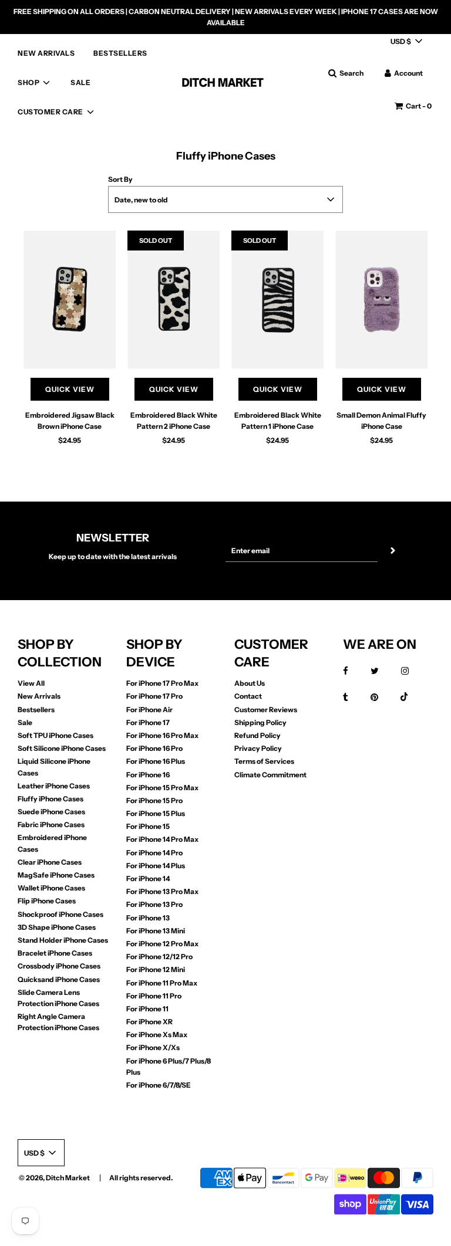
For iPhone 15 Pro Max (162, 787)
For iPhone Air (149, 709)
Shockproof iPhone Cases (60, 914)
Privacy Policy (258, 748)
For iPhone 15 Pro (154, 800)
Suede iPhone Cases (51, 811)
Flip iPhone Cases (47, 900)
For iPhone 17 (148, 722)
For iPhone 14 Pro (154, 852)
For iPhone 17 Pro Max (162, 683)
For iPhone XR (149, 1021)
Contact (248, 696)
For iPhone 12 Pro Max (162, 943)
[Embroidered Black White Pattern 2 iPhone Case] (173, 300)
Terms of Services (264, 761)
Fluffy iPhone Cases (50, 798)
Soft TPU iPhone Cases (55, 735)
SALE (80, 82)
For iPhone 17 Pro (154, 696)
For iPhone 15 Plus (155, 813)
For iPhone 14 (148, 878)
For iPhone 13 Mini (155, 930)
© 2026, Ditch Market (54, 1177)
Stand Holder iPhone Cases (63, 940)
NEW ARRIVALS (46, 53)
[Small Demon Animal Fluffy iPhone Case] (381, 300)
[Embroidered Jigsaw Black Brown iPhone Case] (69, 300)
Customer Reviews (265, 709)
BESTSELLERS (120, 53)
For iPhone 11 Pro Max (161, 982)
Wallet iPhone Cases (51, 887)
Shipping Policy (260, 722)
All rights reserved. (141, 1177)
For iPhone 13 (148, 917)
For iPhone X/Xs (153, 1047)
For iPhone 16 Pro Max (162, 735)
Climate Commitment (270, 774)
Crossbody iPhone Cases (59, 965)
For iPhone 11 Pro (153, 995)
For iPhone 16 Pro (154, 748)
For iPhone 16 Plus (155, 761)
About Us (249, 683)
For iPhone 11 (147, 1008)
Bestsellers (36, 709)
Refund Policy (257, 735)
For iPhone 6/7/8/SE (158, 1085)
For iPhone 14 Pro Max (162, 839)
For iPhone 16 (148, 774)
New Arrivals (39, 696)
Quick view (70, 389)
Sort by (120, 179)
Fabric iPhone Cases (51, 824)
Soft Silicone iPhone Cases (62, 748)
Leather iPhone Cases (54, 785)
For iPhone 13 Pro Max (162, 891)
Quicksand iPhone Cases (59, 979)
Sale (25, 722)
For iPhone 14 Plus (155, 865)
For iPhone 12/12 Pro (159, 956)
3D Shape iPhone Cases (57, 927)
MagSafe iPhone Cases (56, 875)
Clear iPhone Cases (50, 862)
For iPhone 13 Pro (154, 904)
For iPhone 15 (148, 826)
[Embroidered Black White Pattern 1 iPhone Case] (277, 300)
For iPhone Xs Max (156, 1034)
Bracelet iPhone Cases (55, 953)
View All (31, 683)
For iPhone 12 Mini (155, 969)
